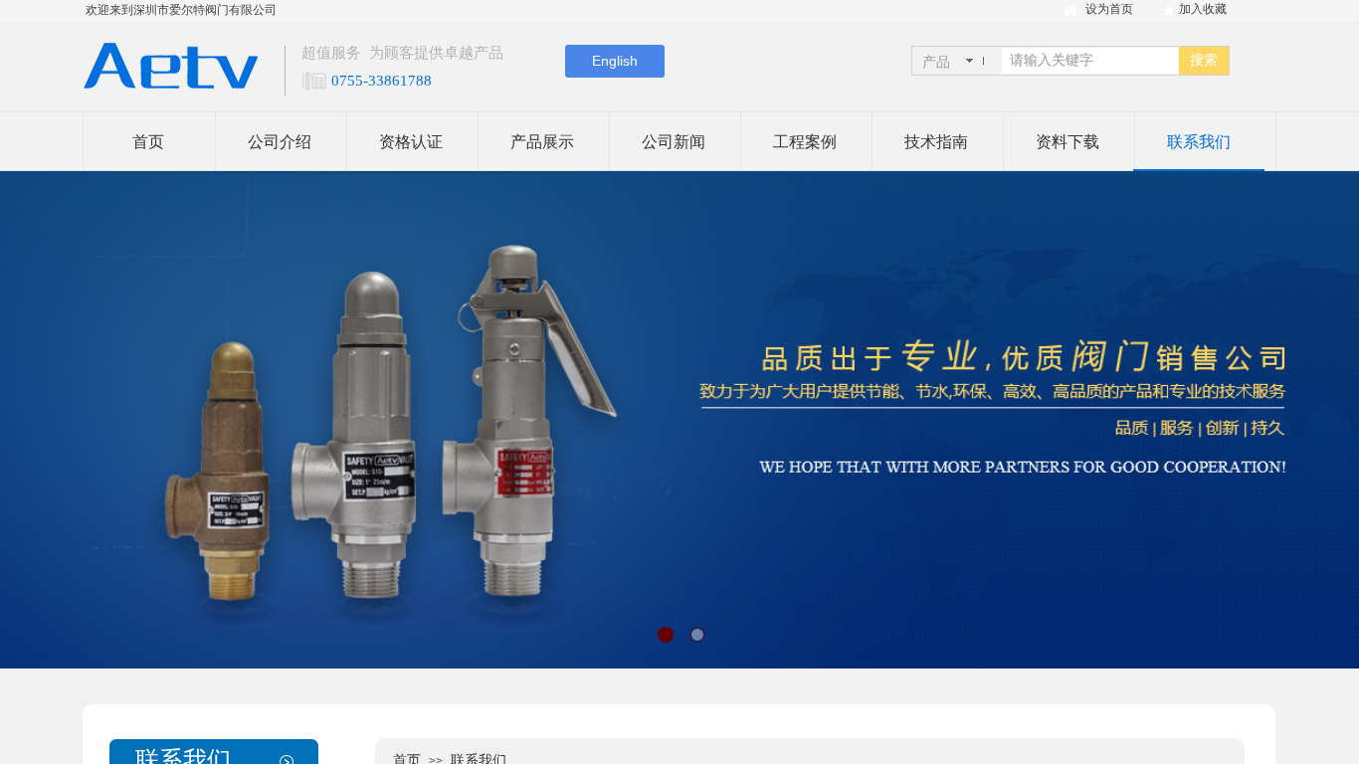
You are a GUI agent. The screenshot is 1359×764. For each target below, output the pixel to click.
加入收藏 (1203, 9)
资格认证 (411, 141)
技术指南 (936, 141)
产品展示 (542, 141)
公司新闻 (673, 141)
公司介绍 (279, 141)
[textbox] (1090, 61)
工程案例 (805, 141)
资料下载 (1067, 141)
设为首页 (1109, 9)
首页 (148, 141)
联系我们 (1199, 141)
